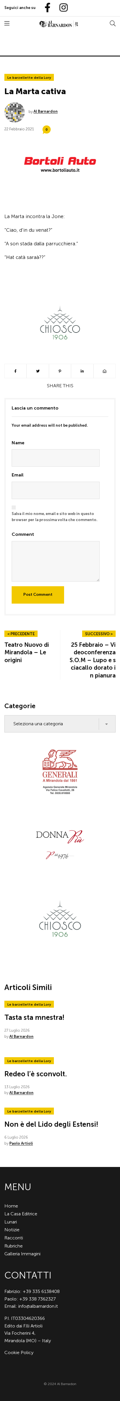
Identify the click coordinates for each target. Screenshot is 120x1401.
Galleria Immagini (22, 1253)
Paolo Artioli (21, 1143)
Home (11, 1206)
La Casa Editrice (20, 1213)
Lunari (10, 1222)
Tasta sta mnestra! (34, 1017)
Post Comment (37, 594)
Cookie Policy (18, 1352)
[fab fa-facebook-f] (45, 8)
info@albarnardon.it (38, 1306)
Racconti (13, 1238)
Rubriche (13, 1246)
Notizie (12, 1229)
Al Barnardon (45, 111)
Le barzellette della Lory (29, 78)
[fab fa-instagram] (60, 8)
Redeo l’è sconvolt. (35, 1074)
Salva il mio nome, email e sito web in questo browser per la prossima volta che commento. (55, 517)
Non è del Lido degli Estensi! (51, 1124)
